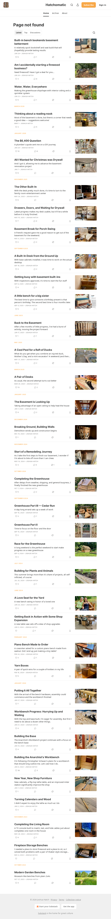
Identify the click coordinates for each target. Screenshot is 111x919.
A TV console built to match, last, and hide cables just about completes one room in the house (42, 829)
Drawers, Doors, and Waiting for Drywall (39, 207)
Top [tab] (25, 32)
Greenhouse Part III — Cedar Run (34, 505)
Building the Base (25, 736)
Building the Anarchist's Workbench (36, 757)
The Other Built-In (25, 186)
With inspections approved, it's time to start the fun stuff (40, 280)
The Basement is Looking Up (32, 401)
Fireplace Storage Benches (31, 845)
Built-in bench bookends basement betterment (36, 42)
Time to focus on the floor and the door (32, 528)
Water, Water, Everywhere (30, 86)
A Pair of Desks (23, 376)
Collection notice (73, 899)
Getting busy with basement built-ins (37, 276)
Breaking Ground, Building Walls (34, 426)
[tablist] (28, 32)
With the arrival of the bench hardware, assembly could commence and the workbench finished (40, 695)
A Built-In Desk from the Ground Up (36, 255)
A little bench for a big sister (31, 295)
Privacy (54, 899)
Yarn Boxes (21, 665)
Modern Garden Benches (29, 872)
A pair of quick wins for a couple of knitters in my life (39, 669)
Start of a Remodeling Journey (33, 451)
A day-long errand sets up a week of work (33, 509)
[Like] (16, 630)
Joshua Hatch (27, 53)
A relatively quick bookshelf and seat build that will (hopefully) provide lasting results (38, 49)
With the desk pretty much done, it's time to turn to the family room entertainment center (40, 192)
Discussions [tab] (35, 32)
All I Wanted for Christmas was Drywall (38, 159)
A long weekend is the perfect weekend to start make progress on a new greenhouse (39, 549)
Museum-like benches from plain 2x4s (32, 876)
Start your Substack (48, 906)
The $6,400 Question (27, 140)
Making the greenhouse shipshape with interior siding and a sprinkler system (42, 92)
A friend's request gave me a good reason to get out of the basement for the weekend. (41, 234)
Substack (42, 913)
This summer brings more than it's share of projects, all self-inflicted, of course (42, 576)
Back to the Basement (27, 322)
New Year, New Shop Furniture (33, 778)
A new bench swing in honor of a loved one (34, 601)
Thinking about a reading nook (33, 113)
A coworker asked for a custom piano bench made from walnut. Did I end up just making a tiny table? (40, 649)
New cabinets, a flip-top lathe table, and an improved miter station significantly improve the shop (41, 783)
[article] (55, 48)
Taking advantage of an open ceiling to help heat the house (41, 405)
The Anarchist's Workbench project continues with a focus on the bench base (42, 741)
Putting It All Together (27, 690)
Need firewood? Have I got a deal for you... (34, 72)
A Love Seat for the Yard (29, 597)
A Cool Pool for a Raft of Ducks (33, 349)
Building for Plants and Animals (33, 570)
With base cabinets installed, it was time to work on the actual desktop (43, 261)
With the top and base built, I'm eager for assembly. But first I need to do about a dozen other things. (43, 720)
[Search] (71, 5)
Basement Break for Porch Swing (34, 228)
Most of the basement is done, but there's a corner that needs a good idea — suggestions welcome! (43, 119)
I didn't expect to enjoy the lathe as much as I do (36, 803)
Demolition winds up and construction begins (35, 430)
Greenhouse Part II (25, 524)
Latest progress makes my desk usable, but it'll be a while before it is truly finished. (41, 213)
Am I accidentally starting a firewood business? (37, 66)
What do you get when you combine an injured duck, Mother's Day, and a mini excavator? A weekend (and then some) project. (41, 355)
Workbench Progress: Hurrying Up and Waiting (38, 713)
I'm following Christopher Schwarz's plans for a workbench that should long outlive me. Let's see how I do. (41, 762)
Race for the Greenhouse (29, 543)
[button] (46, 13)
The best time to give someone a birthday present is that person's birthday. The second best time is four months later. (42, 301)
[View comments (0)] (35, 173)
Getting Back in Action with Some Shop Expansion (38, 618)
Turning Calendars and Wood (32, 799)
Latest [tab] (19, 32)
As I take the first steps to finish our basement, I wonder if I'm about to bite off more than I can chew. (41, 457)
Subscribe (89, 5)
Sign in (102, 5)
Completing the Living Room (31, 824)
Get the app (68, 906)
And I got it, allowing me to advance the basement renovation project (37, 165)
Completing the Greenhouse (31, 478)
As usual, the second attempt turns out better (35, 380)
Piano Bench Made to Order (31, 644)
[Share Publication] (77, 5)
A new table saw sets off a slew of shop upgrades (37, 624)
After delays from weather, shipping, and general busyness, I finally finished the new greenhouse (42, 484)
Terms (61, 899)
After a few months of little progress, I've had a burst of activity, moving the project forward (40, 328)
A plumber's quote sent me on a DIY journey (35, 144)
